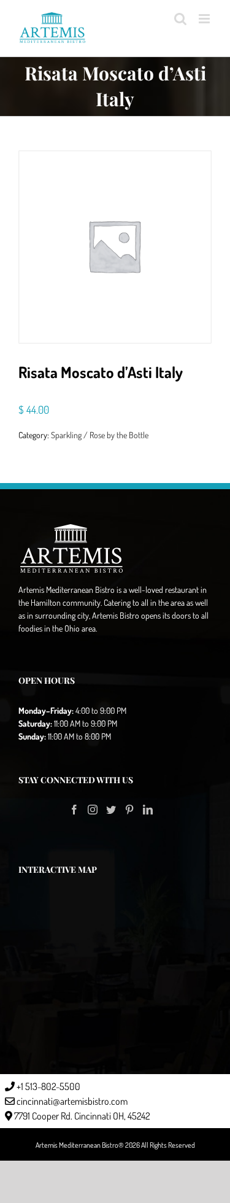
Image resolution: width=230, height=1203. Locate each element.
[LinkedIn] (148, 809)
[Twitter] (111, 809)
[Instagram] (93, 809)
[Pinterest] (129, 809)
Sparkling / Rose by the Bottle (99, 435)
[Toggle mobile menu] (205, 18)
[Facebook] (74, 809)
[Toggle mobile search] (180, 18)
